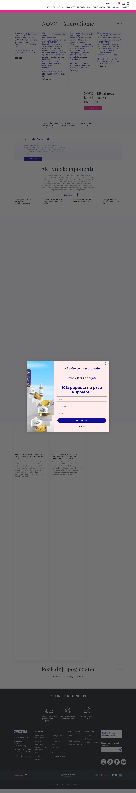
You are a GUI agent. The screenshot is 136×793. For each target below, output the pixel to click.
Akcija (60, 7)
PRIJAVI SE (82, 420)
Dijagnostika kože (101, 7)
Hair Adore (70, 7)
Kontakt (125, 7)
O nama (115, 7)
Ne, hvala (82, 427)
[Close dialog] (106, 363)
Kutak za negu (84, 7)
